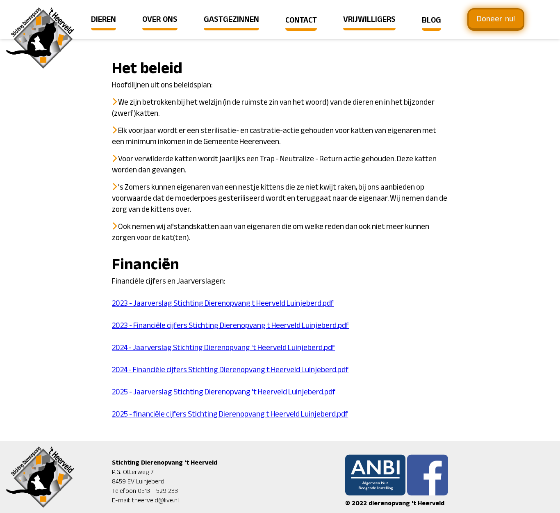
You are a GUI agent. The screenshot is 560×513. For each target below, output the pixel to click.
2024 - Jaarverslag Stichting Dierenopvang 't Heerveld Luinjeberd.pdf (223, 347)
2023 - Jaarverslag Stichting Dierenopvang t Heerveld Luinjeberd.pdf (223, 303)
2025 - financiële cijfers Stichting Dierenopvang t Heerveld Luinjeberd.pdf (230, 414)
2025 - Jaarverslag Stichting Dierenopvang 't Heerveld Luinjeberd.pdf (223, 392)
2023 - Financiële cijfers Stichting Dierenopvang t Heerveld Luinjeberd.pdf (230, 325)
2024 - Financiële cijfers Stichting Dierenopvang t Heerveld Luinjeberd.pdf (230, 370)
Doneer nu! (496, 19)
